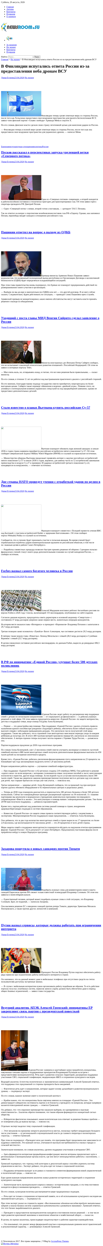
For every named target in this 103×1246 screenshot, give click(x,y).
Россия (45, 146)
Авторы (10, 9)
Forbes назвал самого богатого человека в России (37, 571)
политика (37, 146)
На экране (11, 47)
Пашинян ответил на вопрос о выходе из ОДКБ (35, 232)
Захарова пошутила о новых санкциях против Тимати (40, 848)
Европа (4, 146)
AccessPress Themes (60, 1241)
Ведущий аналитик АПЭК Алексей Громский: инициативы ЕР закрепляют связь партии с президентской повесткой (47, 1009)
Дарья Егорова (7, 77)
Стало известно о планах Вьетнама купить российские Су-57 (45, 407)
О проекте (11, 16)
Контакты (10, 12)
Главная (10, 7)
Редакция (10, 14)
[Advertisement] (51, 84)
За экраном (11, 45)
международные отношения (20, 146)
